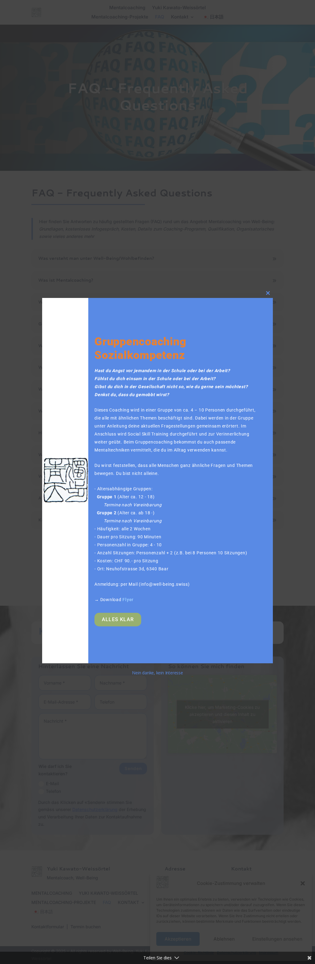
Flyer (128, 599)
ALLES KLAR (118, 619)
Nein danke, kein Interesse (157, 673)
